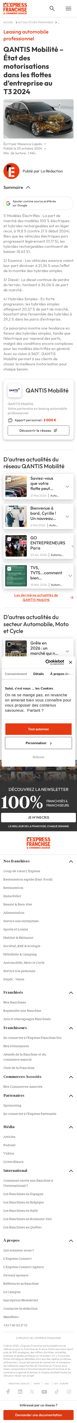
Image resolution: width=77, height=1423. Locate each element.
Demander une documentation (38, 1415)
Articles (9, 1137)
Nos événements (16, 1046)
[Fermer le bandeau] (70, 662)
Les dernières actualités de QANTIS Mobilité (36, 597)
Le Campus (12, 1292)
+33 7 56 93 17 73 (15, 1325)
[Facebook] (8, 1391)
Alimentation (13, 913)
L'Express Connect (17, 1259)
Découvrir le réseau (35, 430)
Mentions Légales (19, 1383)
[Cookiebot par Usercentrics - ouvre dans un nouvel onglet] (47, 662)
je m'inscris (38, 817)
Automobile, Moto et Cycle (23, 963)
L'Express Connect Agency (23, 1267)
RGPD (37, 1383)
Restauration (13, 888)
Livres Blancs (13, 1162)
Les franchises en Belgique (23, 1202)
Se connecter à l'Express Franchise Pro (32, 1038)
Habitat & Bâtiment (18, 938)
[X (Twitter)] (31, 1391)
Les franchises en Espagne (23, 1194)
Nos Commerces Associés (22, 1087)
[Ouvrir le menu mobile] (68, 8)
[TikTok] (56, 1391)
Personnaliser (36, 743)
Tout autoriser (38, 729)
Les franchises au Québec (22, 1227)
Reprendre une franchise (22, 1011)
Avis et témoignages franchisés (27, 1019)
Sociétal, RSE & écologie (21, 946)
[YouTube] (44, 1391)
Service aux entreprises (21, 921)
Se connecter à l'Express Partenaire (29, 1114)
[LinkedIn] (20, 1391)
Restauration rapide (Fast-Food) (27, 879)
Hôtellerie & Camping (20, 954)
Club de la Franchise (19, 1068)
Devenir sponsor (15, 1275)
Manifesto (11, 1317)
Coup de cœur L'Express (21, 871)
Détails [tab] (38, 673)
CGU (46, 1383)
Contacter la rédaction (20, 1309)
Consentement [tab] (16, 673)
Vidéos (8, 1153)
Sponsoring (12, 1105)
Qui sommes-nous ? (18, 1250)
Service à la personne (19, 971)
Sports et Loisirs (15, 929)
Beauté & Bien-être (17, 904)
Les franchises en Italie (20, 1211)
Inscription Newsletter (20, 1300)
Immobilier (12, 896)
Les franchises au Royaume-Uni (27, 1219)
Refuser (38, 757)
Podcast (9, 1145)
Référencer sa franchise (21, 1284)
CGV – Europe (60, 1383)
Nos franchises (14, 1002)
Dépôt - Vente (13, 979)
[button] (52, 8)
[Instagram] (68, 1391)
